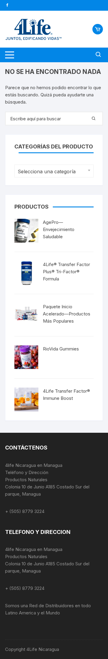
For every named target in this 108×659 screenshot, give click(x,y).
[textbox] (52, 171)
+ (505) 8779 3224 (24, 511)
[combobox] (54, 171)
